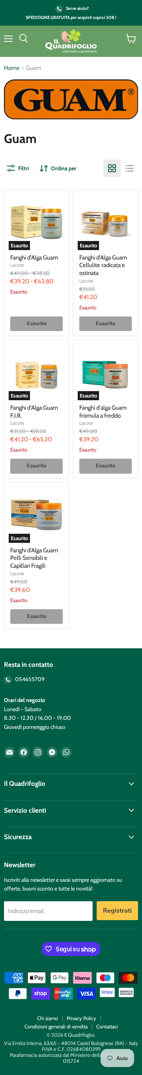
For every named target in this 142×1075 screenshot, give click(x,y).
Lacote (17, 265)
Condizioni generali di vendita (56, 1026)
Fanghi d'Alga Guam (34, 257)
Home (12, 68)
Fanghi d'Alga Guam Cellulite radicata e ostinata (103, 265)
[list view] (129, 168)
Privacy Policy (81, 1018)
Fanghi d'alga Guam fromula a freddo (103, 411)
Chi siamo (47, 1018)
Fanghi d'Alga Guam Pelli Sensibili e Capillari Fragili (34, 558)
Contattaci (107, 1026)
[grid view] (112, 168)
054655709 (29, 679)
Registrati (117, 910)
